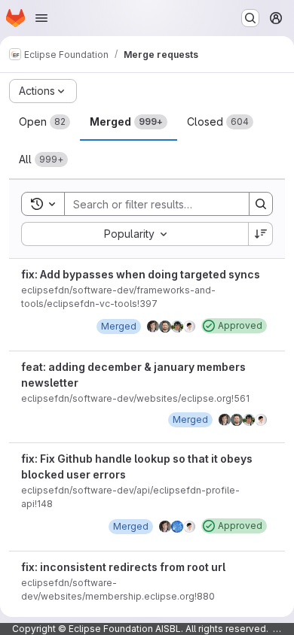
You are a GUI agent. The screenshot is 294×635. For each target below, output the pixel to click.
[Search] (261, 204)
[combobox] (134, 234)
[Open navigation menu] (41, 18)
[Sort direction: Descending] (261, 234)
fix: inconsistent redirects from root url (123, 567)
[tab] (44, 122)
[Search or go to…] (250, 18)
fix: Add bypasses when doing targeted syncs (140, 274)
